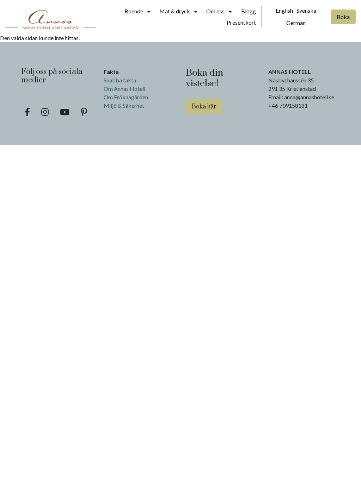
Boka (343, 16)
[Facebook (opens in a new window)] (27, 112)
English (284, 10)
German (296, 22)
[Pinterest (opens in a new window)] (84, 112)
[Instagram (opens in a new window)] (45, 112)
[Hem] (50, 17)
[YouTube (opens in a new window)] (64, 112)
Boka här (204, 107)
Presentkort (241, 22)
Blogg (248, 11)
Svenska (306, 10)
